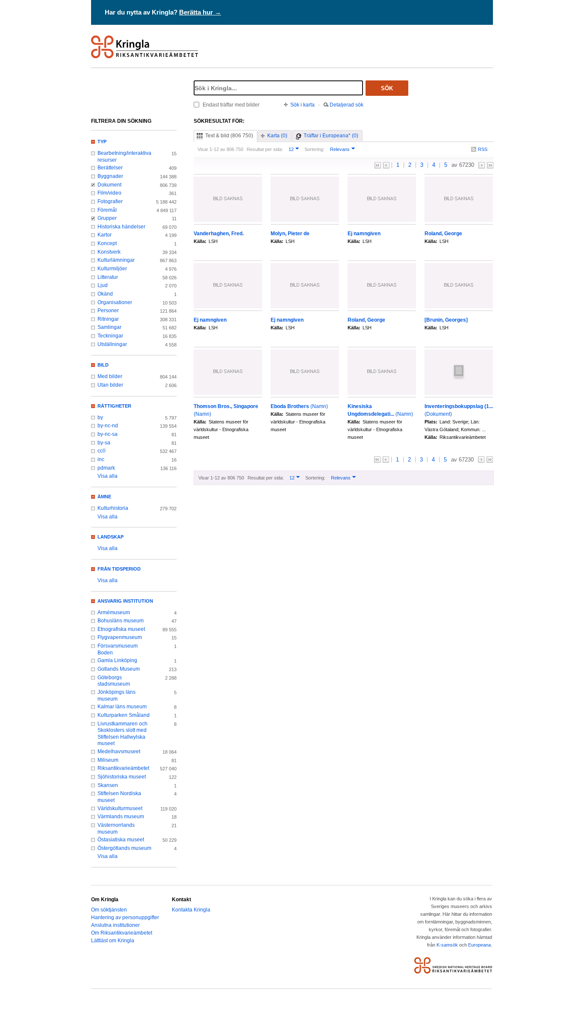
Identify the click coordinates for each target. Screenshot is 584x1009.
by (100, 417)
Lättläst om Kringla (112, 941)
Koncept (107, 243)
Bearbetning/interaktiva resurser (124, 156)
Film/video (109, 193)
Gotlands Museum (118, 669)
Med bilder (109, 376)
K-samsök (447, 944)
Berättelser (110, 168)
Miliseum (107, 760)
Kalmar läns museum (122, 707)
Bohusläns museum (120, 621)
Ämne (104, 496)
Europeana (479, 944)
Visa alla (107, 476)
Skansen (107, 785)
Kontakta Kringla (191, 910)
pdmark (106, 468)
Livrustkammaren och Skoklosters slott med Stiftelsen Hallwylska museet (122, 734)
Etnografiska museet (121, 629)
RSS (482, 149)
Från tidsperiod (119, 568)
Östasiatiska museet (120, 840)
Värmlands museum (120, 817)
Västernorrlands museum (116, 828)
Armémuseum (113, 612)
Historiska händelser (121, 227)
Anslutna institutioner (115, 925)
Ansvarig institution (125, 601)
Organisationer (114, 302)
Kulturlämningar (116, 260)
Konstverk (109, 252)
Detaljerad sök (346, 105)
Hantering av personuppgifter (125, 917)
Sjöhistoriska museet (121, 777)
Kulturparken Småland (123, 715)
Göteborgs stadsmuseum (113, 681)
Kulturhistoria (112, 508)
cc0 (101, 451)
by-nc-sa (107, 434)
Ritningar (108, 319)
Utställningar (112, 344)
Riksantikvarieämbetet (123, 768)
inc (100, 459)
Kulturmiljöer (112, 269)
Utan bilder (110, 385)
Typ (101, 141)
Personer (108, 311)
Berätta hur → (200, 12)
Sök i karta (302, 105)
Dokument (109, 185)
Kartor (104, 235)
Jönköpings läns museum (116, 695)
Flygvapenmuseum (119, 637)
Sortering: (314, 149)
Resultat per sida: (265, 149)
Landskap (110, 536)
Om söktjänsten (109, 910)
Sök (387, 88)
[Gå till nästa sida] (481, 165)
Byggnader (110, 176)
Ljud (102, 285)
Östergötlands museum (124, 848)
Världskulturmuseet (119, 808)
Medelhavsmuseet (118, 752)
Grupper (107, 218)
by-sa (103, 443)
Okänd (105, 294)
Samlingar (109, 327)
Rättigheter (114, 405)
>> (490, 165)
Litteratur (107, 277)
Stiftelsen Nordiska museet (119, 796)
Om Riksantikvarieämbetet (121, 933)
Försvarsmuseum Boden (117, 649)
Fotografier (110, 201)
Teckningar (110, 336)
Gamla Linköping (117, 660)
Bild (103, 364)
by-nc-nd (107, 426)
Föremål (107, 210)
